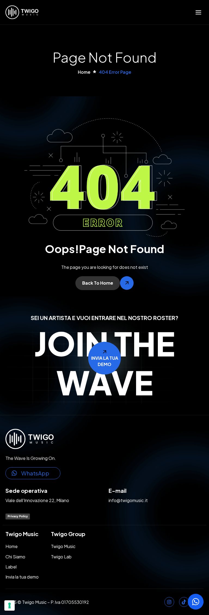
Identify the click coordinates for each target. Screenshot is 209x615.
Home (11, 546)
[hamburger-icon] (198, 12)
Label (11, 567)
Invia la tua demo (22, 577)
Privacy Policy (18, 516)
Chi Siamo (15, 556)
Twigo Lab (61, 556)
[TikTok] (184, 602)
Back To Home (97, 283)
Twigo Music (63, 546)
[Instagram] (169, 602)
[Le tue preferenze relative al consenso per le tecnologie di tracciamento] (9, 605)
